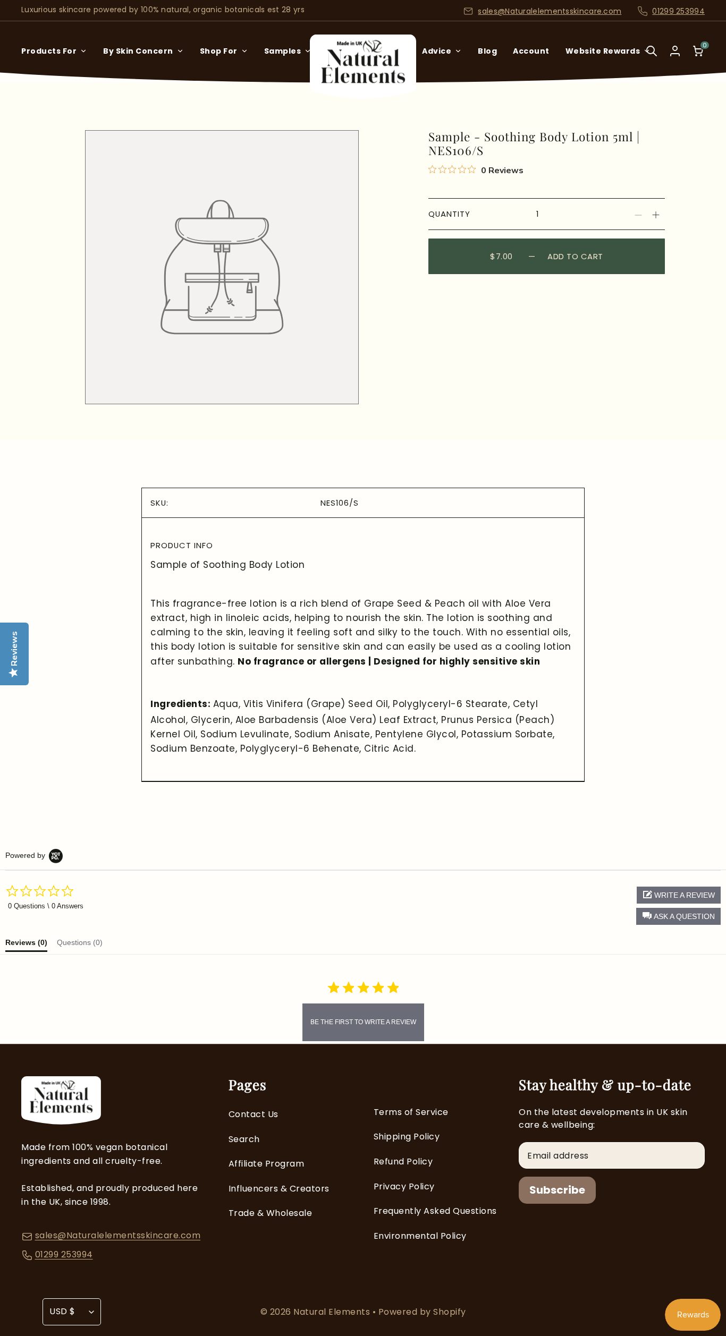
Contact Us (253, 1114)
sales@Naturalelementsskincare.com (549, 11)
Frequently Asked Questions (435, 1211)
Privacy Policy (404, 1186)
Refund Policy (403, 1161)
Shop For (219, 51)
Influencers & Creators (279, 1188)
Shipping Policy (407, 1136)
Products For (49, 51)
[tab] (26, 945)
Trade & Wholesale (271, 1213)
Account (531, 51)
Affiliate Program (267, 1164)
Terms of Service (411, 1112)
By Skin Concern (138, 51)
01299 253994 (678, 11)
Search (244, 1139)
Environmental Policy (420, 1236)
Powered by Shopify (422, 1312)
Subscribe (557, 1189)
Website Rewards (602, 51)
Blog (487, 51)
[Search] (651, 58)
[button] (678, 916)
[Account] (675, 51)
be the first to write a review (363, 1022)
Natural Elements (333, 1312)
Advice (436, 51)
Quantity (449, 213)
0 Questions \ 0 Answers (45, 906)
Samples (282, 51)
